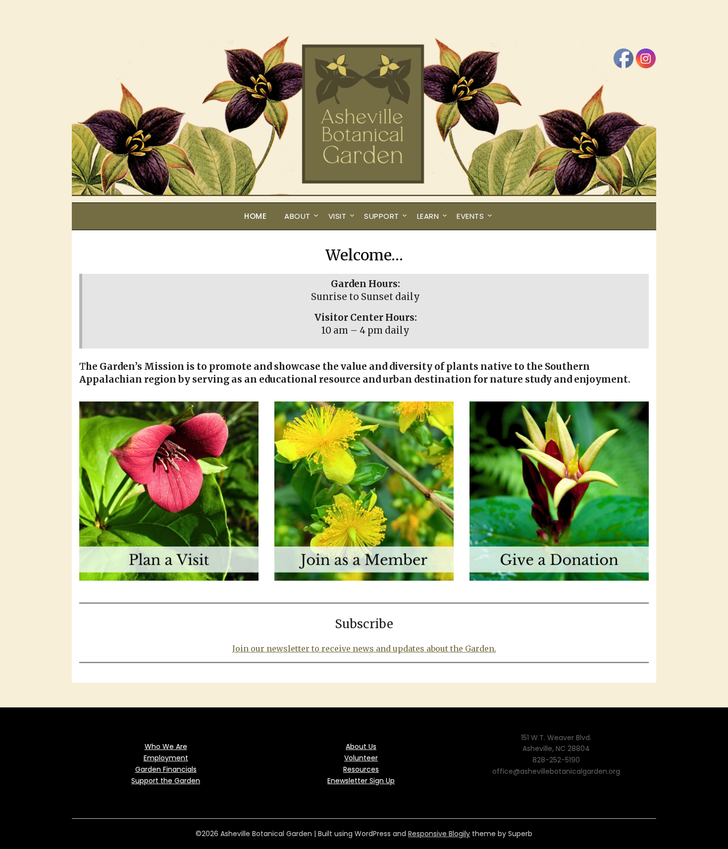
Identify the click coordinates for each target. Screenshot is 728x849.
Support (381, 216)
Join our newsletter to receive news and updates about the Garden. (364, 648)
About (297, 216)
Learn (428, 216)
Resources (361, 769)
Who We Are (166, 746)
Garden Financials (166, 769)
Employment (166, 758)
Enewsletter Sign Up (361, 781)
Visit (337, 216)
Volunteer (361, 758)
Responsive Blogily (439, 834)
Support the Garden (165, 781)
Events (470, 216)
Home (255, 216)
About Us (361, 746)
